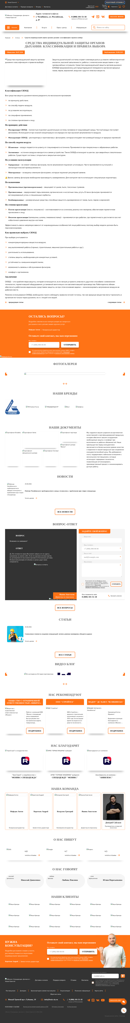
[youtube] (103, 1000)
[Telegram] (92, 16)
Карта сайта (99, 991)
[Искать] (94, 27)
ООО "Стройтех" (65, 702)
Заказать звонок (117, 17)
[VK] (103, 17)
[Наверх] (123, 1018)
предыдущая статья (16, 302)
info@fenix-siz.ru (51, 1000)
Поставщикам (10, 991)
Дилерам (23, 991)
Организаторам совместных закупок (43, 991)
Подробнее (34, 731)
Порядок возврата (27, 7)
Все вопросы (65, 608)
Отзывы (38, 7)
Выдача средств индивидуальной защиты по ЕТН (35, 1006)
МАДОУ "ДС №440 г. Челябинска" (106, 702)
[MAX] (97, 16)
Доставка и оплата (11, 7)
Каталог (14, 27)
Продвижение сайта (111, 1016)
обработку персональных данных (64, 353)
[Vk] (98, 1000)
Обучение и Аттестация (58, 1006)
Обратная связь (55, 994)
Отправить (70, 345)
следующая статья (114, 302)
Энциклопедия (65, 991)
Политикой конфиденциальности (93, 585)
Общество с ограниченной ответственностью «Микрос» (24, 702)
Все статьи (65, 655)
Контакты (47, 7)
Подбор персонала (72, 1006)
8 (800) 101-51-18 (78, 17)
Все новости (65, 512)
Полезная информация (82, 991)
